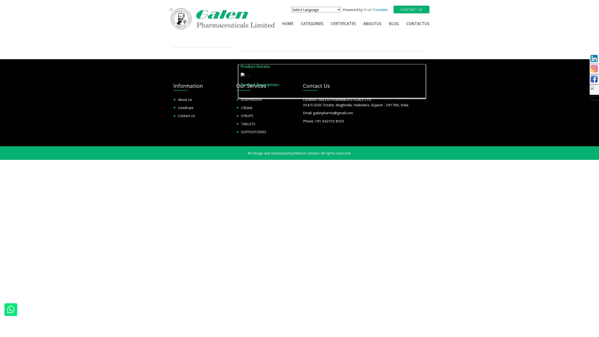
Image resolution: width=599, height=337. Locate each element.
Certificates (343, 23)
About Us (185, 99)
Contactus (417, 23)
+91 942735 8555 (329, 121)
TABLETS (248, 124)
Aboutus (372, 23)
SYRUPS (247, 116)
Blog (394, 23)
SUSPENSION (251, 99)
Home (287, 23)
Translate (380, 9)
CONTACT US (411, 9)
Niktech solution (306, 153)
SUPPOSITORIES (253, 132)
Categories (312, 23)
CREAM (246, 108)
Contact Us (186, 116)
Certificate (186, 108)
